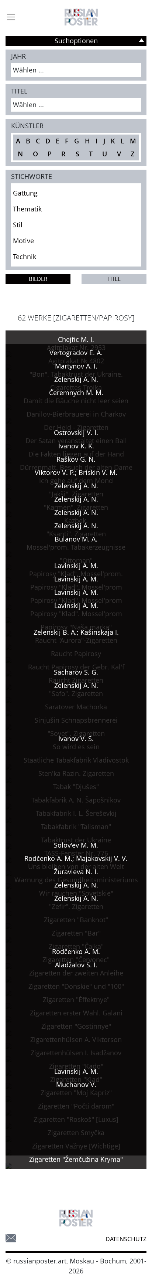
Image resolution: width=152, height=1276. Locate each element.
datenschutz (126, 1239)
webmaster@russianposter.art (11, 1238)
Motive (23, 240)
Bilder (38, 278)
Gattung (25, 193)
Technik (24, 256)
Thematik (27, 208)
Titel (114, 278)
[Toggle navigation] (11, 17)
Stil (18, 224)
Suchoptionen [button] (76, 40)
